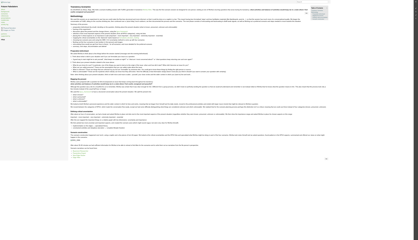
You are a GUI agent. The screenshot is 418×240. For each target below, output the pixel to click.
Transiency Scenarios (317, 10)
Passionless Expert (79, 153)
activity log (4, 24)
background (5, 11)
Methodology (314, 12)
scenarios (4, 14)
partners (4, 34)
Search (327, 2)
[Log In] (415, 2)
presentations (5, 18)
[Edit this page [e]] (415, 9)
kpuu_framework (85, 92)
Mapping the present (318, 15)
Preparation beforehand (319, 14)
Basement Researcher (80, 151)
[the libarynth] (5, 2)
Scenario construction (318, 19)
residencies (5, 20)
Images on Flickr (9, 30)
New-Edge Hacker (79, 155)
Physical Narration (9, 28)
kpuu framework (122, 31)
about (3, 9)
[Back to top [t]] (415, 19)
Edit (306, 13)
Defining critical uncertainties (320, 17)
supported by (5, 36)
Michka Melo (147, 10)
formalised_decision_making (129, 38)
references (4, 16)
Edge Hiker (76, 157)
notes (3, 22)
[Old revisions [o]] (415, 12)
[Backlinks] (415, 15)
